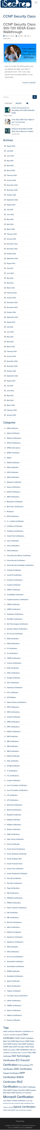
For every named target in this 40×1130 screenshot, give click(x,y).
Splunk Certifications (14, 986)
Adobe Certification (13, 433)
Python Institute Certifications (17, 908)
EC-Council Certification (15, 634)
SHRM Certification (13, 971)
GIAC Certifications (13, 673)
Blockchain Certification (15, 502)
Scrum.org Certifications (15, 956)
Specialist (10, 1107)
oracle (5, 1100)
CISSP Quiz (7, 1046)
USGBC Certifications (14, 1005)
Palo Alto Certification (14, 878)
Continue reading (28, 82)
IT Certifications (12, 771)
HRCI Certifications (13, 712)
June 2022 (10, 390)
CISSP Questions (27, 1044)
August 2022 (11, 381)
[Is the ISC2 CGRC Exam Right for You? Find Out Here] (7, 121)
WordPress (29, 1127)
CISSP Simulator (18, 1047)
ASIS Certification (13, 467)
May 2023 (10, 337)
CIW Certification (12, 550)
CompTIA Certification (14, 575)
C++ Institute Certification (15, 521)
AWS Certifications (13, 497)
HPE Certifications (13, 707)
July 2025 (10, 209)
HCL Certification (12, 692)
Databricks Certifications (15, 614)
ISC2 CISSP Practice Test (12, 1090)
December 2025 (12, 185)
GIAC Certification (13, 668)
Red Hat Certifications (14, 922)
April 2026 (10, 165)
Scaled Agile (29, 1100)
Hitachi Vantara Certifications (16, 702)
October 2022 (11, 371)
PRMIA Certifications (14, 903)
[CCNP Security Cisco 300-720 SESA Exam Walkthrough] (20, 53)
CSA (30, 1050)
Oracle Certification (13, 844)
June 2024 (10, 273)
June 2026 (10, 156)
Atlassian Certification (14, 482)
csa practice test (15, 1052)
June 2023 (10, 332)
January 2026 (11, 180)
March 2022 (11, 405)
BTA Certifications (13, 516)
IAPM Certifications (13, 722)
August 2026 (11, 146)
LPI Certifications (12, 800)
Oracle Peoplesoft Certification (17, 873)
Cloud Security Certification (16, 560)
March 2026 (11, 170)
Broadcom (10, 511)
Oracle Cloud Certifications (16, 849)
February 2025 (12, 234)
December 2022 (12, 361)
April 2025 (10, 224)
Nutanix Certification (13, 829)
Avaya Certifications (13, 487)
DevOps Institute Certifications (17, 629)
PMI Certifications (13, 893)
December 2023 (12, 302)
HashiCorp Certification (15, 687)
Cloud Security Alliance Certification (19, 555)
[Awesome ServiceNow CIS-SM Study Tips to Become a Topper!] (7, 131)
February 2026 (12, 175)
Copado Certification (14, 585)
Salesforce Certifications (15, 942)
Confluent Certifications (15, 580)
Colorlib (16, 1127)
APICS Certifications (13, 443)
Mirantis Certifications (14, 810)
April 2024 (10, 283)
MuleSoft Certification (14, 815)
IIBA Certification (12, 746)
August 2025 (11, 205)
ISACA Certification (13, 756)
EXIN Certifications (13, 643)
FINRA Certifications (14, 658)
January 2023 (11, 356)
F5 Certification (12, 648)
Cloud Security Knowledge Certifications (20, 565)
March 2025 (11, 229)
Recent (19, 103)
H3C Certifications (13, 682)
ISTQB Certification (13, 766)
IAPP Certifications (13, 727)
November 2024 (12, 249)
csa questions (24, 1052)
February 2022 (12, 410)
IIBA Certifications (13, 751)
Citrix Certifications (13, 546)
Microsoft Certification (18, 1096)
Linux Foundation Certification (17, 785)
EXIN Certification (13, 638)
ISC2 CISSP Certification (27, 1087)
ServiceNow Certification (15, 961)
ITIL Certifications (13, 776)
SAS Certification (12, 947)
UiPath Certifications (14, 1000)
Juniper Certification (13, 780)
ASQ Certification (12, 472)
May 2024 (10, 278)
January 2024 (11, 298)
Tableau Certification (14, 991)
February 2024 (12, 293)
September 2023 (12, 317)
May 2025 (10, 219)
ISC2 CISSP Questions (14, 1093)
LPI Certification (12, 795)
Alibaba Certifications (14, 438)
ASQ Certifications (13, 477)
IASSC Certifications (13, 731)
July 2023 (10, 327)
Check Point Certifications (15, 536)
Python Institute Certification (16, 1100)
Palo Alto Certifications (14, 883)
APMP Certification (13, 453)
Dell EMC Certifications (14, 619)
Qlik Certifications (13, 917)
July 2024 (10, 268)
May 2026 (10, 160)
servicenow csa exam (8, 1103)
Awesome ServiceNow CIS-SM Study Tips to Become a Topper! (22, 130)
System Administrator (9, 1110)
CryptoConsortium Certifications (17, 599)
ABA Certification (12, 428)
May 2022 (10, 395)
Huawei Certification (13, 717)
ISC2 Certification (13, 761)
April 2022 (10, 400)
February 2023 (12, 351)
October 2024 (11, 254)
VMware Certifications (14, 1015)
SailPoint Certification (14, 932)
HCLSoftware (11, 697)
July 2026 (10, 151)
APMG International (13, 448)
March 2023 (11, 346)
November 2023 (12, 307)
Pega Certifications (13, 888)
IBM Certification (12, 736)
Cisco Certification (13, 541)
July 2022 (10, 386)
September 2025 (12, 200)
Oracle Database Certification (17, 854)
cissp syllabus (11, 1050)
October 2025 (11, 195)
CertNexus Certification (15, 526)
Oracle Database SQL (14, 859)
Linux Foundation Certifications (17, 790)
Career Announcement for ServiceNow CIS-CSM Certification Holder (23, 110)
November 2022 (12, 366)
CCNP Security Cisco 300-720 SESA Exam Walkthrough (19, 28)
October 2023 (11, 312)
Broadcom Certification (23, 1031)
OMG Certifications (13, 834)
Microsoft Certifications (14, 805)
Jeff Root (20, 36)
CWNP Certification (13, 604)
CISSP (17, 1038)
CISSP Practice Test (14, 1044)
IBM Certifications (13, 741)
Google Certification (13, 678)
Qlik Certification (12, 912)
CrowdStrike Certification (15, 594)
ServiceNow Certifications (15, 966)
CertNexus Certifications (15, 531)
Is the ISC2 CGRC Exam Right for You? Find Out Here (23, 120)
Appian (9, 458)
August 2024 (11, 263)
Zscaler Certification (13, 1020)
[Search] (35, 97)
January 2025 (11, 239)
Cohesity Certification (14, 570)
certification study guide (16, 1034)
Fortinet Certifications (14, 663)
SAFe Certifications (13, 927)
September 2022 (12, 376)
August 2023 (11, 322)
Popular (8, 103)
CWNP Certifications (14, 609)
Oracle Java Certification (15, 868)
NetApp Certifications (14, 824)
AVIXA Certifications (13, 492)
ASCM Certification (13, 462)
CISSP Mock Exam (17, 1041)
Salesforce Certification (15, 937)
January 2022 (11, 415)
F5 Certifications (12, 653)
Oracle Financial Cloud (14, 864)
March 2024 (11, 288)
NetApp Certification (13, 820)
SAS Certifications (13, 952)
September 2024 (12, 258)
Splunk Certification (13, 981)
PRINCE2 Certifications (15, 898)
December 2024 (12, 244)
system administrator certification (23, 1110)
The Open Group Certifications (17, 996)
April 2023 (10, 342)
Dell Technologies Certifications (17, 624)
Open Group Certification (15, 839)
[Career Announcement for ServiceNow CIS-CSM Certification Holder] (7, 110)
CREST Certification (13, 590)
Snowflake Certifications (15, 976)
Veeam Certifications (14, 1010)
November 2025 (12, 190)
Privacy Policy (20, 1121)
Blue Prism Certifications (15, 506)
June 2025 (10, 214)
